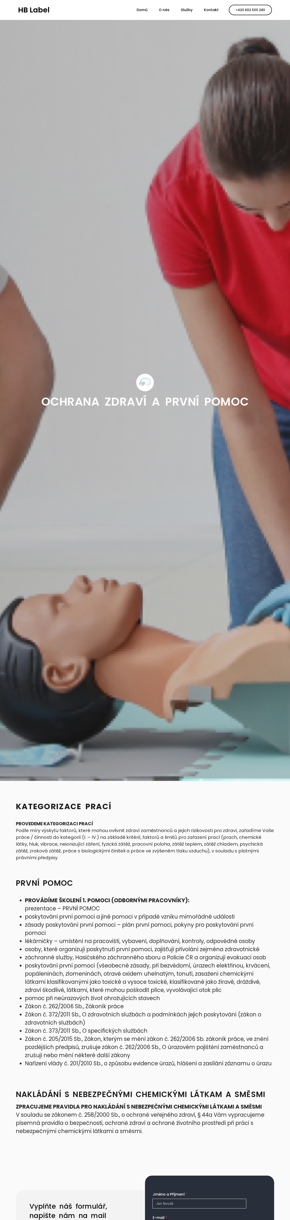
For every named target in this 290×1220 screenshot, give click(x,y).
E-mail (160, 1217)
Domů (142, 9)
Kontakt (211, 9)
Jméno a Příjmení (170, 1194)
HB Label (34, 10)
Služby (187, 9)
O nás (164, 9)
